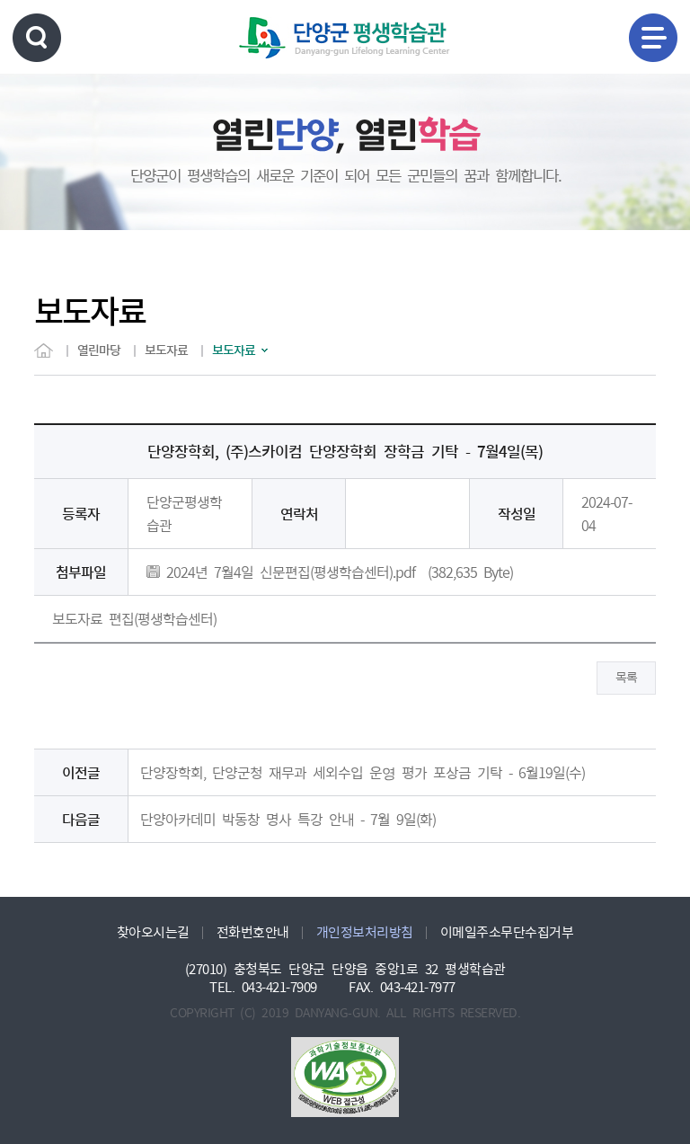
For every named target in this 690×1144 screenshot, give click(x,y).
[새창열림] (345, 1077)
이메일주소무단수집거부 (507, 932)
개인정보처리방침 (364, 932)
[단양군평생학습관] (344, 37)
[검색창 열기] (37, 37)
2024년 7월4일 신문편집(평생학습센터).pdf (287, 572)
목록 (626, 677)
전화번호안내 (253, 932)
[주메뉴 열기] (653, 37)
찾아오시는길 (153, 932)
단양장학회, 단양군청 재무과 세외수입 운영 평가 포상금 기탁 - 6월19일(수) (362, 773)
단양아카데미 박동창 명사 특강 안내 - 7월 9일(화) (288, 819)
